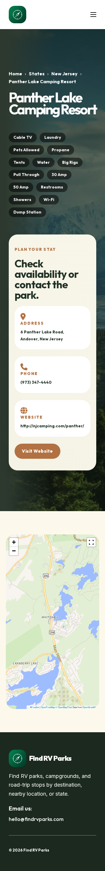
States (37, 74)
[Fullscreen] (91, 542)
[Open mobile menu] (93, 14)
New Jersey (64, 74)
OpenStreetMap (90, 707)
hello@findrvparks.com (36, 819)
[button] (13, 542)
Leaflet (35, 707)
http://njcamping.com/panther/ (52, 426)
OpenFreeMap (48, 707)
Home (15, 74)
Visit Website (37, 451)
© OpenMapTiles (63, 707)
